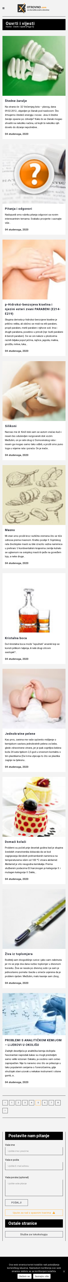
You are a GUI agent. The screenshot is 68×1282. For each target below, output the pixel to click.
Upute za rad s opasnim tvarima (32, 1212)
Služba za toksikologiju (34, 1234)
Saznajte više (42, 1276)
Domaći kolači (15, 841)
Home (9, 26)
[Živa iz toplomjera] (34, 919)
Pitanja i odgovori (18, 208)
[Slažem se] (64, 1271)
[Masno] (34, 495)
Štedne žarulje (16, 101)
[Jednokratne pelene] (34, 699)
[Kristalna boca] (34, 603)
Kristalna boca (16, 638)
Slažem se (24, 1276)
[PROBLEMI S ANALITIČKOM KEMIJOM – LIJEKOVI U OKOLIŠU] (34, 1014)
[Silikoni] (34, 391)
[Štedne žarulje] (34, 66)
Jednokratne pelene (20, 733)
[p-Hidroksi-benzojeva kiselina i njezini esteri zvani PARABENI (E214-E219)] (34, 269)
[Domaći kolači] (34, 807)
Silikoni (11, 426)
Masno (10, 530)
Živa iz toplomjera (19, 954)
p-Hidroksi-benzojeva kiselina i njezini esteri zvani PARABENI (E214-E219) (33, 309)
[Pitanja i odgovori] (34, 174)
